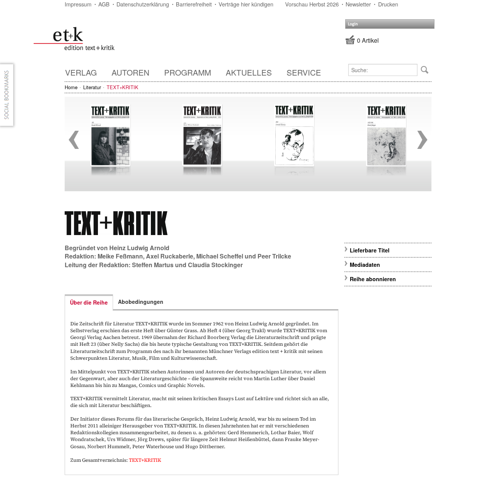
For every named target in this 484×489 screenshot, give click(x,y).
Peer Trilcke (274, 256)
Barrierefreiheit (194, 4)
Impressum (78, 4)
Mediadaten (365, 264)
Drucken (388, 4)
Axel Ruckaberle (169, 256)
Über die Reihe (89, 302)
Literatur (92, 87)
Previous (74, 140)
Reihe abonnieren (373, 279)
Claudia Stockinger (215, 264)
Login (353, 24)
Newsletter (358, 4)
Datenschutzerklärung (142, 4)
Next (422, 140)
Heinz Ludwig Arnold (139, 247)
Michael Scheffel (219, 256)
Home (71, 87)
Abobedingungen (140, 301)
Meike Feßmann (120, 256)
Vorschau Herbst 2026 (312, 4)
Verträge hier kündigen (246, 4)
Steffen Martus (153, 264)
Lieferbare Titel (369, 250)
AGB (104, 4)
